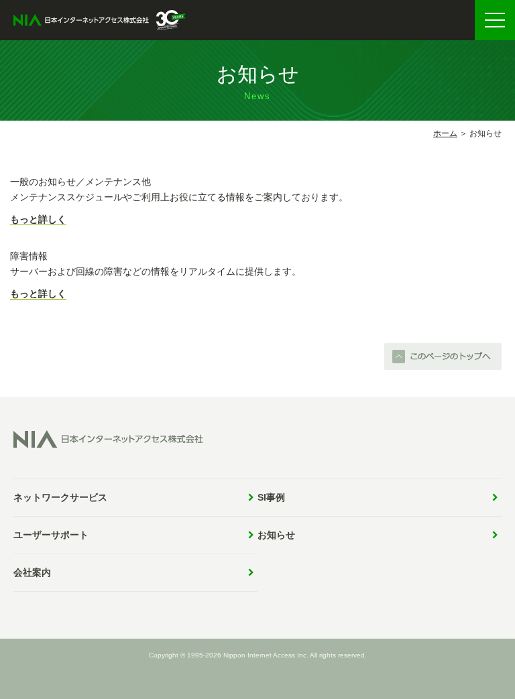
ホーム (445, 133)
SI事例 (271, 497)
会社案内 (32, 572)
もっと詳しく (38, 219)
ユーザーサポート (51, 534)
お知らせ (276, 534)
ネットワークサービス (60, 497)
